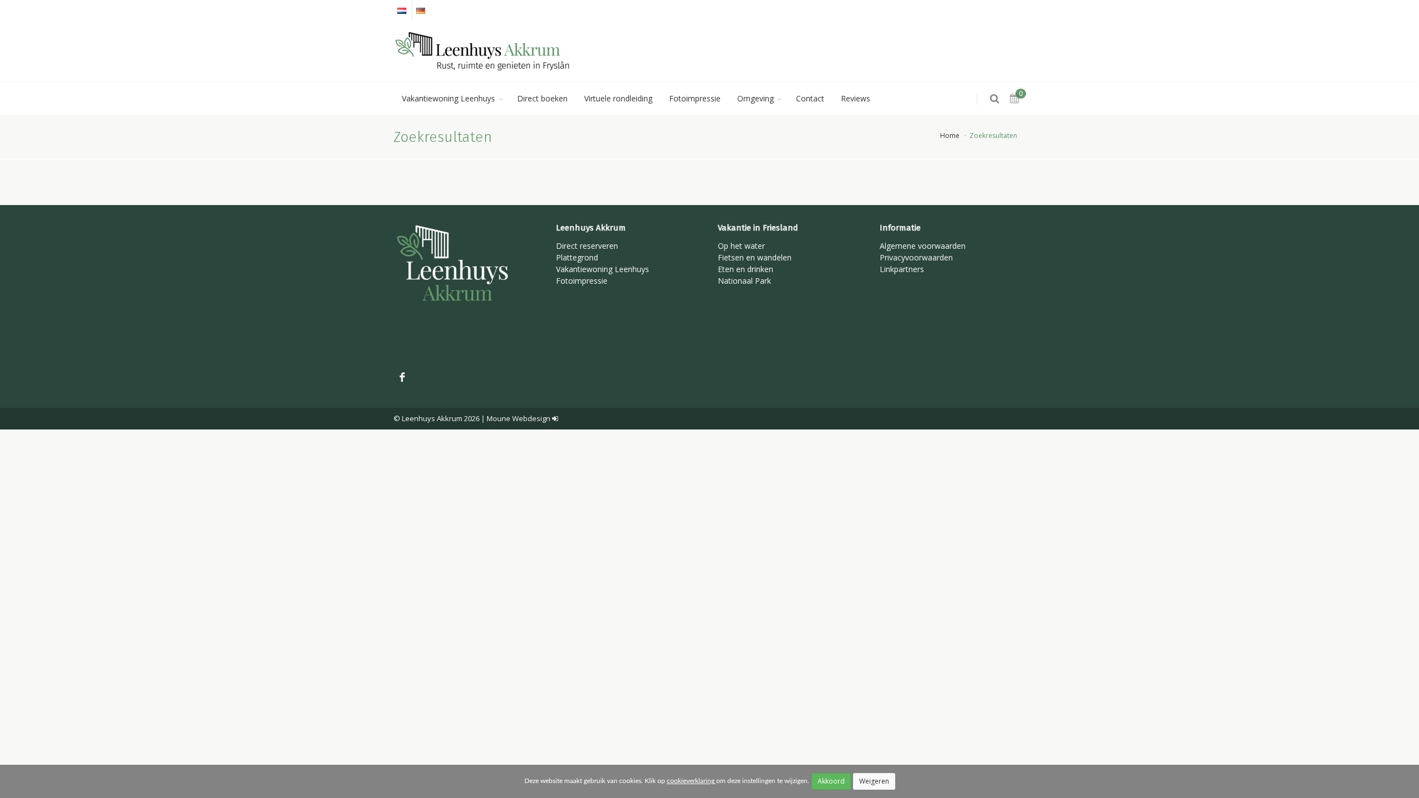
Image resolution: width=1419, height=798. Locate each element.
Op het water (741, 246)
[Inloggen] (555, 418)
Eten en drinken (745, 269)
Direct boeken (542, 98)
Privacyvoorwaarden (916, 257)
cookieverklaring (691, 780)
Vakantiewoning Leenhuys (448, 98)
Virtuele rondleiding (618, 98)
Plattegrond (577, 257)
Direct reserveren (587, 246)
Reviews (855, 98)
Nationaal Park (744, 280)
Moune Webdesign (518, 418)
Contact (810, 98)
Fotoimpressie (695, 98)
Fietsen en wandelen (755, 257)
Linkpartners (902, 269)
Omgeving (755, 98)
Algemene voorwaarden (923, 246)
